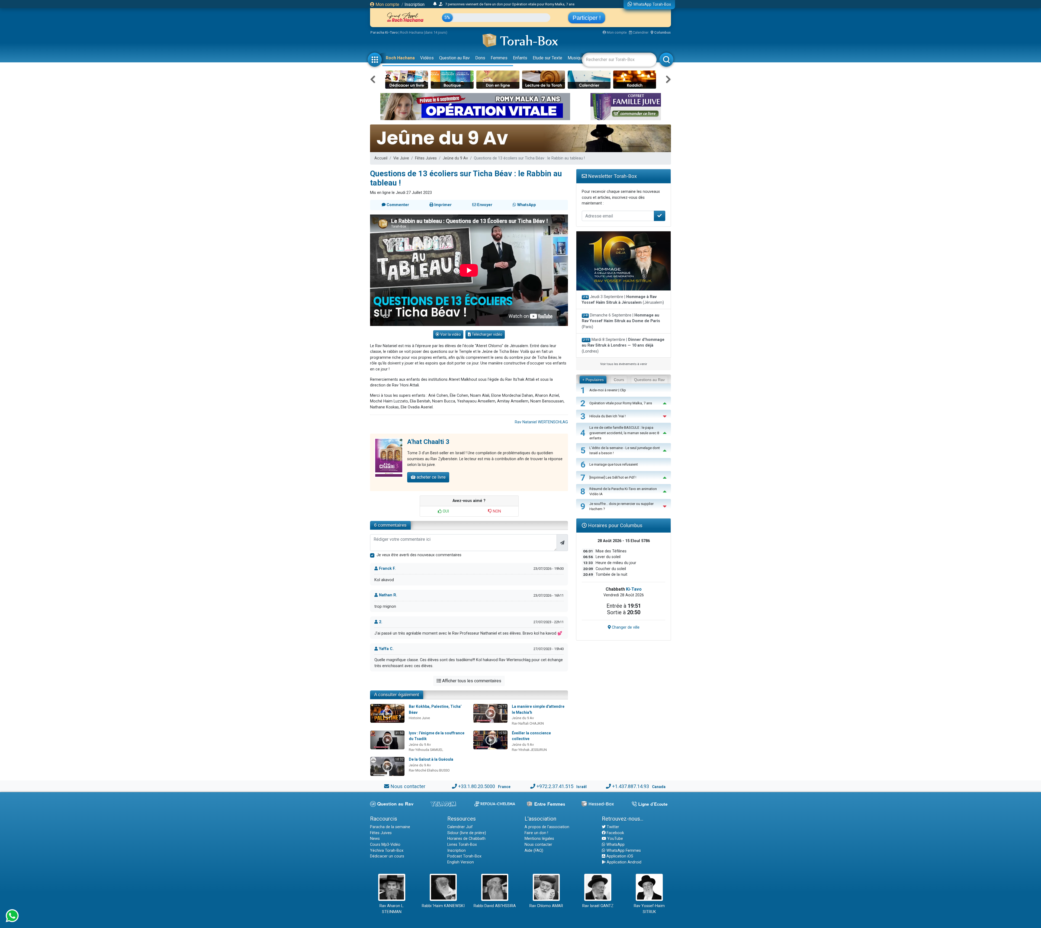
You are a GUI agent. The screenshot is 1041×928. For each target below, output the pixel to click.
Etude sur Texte (547, 57)
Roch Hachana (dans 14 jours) (423, 32)
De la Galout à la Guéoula (431, 759)
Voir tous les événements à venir (623, 364)
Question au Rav (454, 57)
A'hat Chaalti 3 (428, 442)
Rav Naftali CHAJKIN (528, 723)
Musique (576, 57)
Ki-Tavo (634, 589)
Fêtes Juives (426, 158)
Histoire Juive (419, 718)
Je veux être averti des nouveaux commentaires (419, 555)
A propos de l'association (547, 827)
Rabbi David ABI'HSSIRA (495, 906)
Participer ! (587, 17)
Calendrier (640, 32)
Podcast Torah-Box (464, 856)
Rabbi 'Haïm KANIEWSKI (443, 906)
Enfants (520, 57)
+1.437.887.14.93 (630, 786)
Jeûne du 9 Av (455, 158)
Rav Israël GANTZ (597, 906)
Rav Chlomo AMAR (546, 906)
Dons (480, 57)
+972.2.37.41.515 (554, 786)
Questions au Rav (649, 379)
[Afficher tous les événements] (435, 4)
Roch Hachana (400, 57)
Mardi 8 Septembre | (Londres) (623, 345)
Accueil (380, 158)
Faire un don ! (536, 833)
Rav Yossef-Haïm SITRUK (649, 909)
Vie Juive (401, 158)
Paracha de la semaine (390, 827)
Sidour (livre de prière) (466, 833)
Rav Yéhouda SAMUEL (426, 750)
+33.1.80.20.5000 (476, 786)
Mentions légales (539, 838)
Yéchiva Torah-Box (386, 850)
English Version (460, 862)
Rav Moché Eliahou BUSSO (429, 770)
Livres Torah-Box (462, 844)
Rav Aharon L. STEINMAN (392, 909)
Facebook (615, 833)
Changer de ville (625, 627)
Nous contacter (407, 786)
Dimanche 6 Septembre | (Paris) (621, 321)
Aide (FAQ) (534, 850)
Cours (619, 379)
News (375, 838)
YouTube (614, 838)
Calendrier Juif (460, 827)
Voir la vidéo (450, 334)
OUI (445, 511)
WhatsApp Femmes (623, 850)
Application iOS (619, 856)
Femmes (499, 57)
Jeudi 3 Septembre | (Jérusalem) (623, 300)
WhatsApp (615, 844)
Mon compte (386, 4)
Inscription (414, 4)
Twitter (612, 827)
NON (496, 511)
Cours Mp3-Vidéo (385, 844)
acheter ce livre (431, 477)
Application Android (623, 862)
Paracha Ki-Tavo (384, 32)
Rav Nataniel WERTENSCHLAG (541, 422)
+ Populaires (593, 379)
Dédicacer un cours (387, 856)
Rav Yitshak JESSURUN (529, 750)
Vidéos (427, 57)
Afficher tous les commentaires (471, 680)
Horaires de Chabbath (466, 838)
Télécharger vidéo (486, 334)
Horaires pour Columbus (614, 525)
